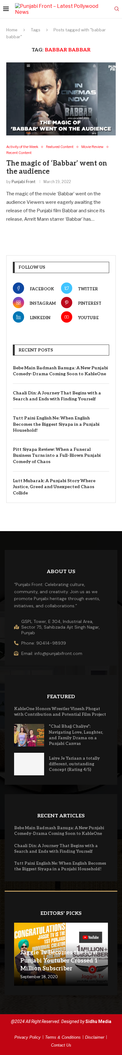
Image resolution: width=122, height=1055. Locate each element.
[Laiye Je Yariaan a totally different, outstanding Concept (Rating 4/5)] (29, 764)
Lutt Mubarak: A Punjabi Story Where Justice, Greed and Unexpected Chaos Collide (54, 487)
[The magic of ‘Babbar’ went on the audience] (61, 98)
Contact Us (61, 1045)
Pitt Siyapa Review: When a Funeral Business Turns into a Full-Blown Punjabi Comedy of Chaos (57, 455)
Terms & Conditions (63, 1037)
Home (12, 29)
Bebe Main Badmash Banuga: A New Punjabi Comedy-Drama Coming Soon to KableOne (60, 371)
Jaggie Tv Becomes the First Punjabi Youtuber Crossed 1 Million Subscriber (59, 960)
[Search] (116, 9)
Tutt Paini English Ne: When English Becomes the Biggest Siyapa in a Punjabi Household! (56, 424)
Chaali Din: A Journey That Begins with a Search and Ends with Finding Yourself (57, 396)
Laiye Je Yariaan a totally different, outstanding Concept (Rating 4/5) (74, 764)
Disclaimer (94, 1037)
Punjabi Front (23, 181)
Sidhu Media (98, 1021)
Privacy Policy (27, 1037)
